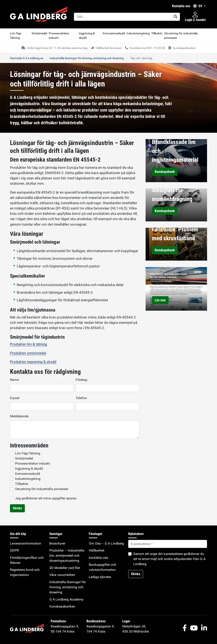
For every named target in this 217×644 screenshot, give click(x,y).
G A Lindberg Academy (66, 599)
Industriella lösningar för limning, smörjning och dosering (87, 58)
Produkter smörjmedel (28, 353)
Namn (14, 380)
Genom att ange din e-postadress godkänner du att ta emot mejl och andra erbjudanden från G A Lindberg (169, 559)
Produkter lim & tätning (28, 344)
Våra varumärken (62, 575)
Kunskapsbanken (62, 606)
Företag (81, 380)
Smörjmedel (39, 33)
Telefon (81, 398)
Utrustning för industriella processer (181, 35)
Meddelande (19, 416)
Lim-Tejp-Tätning (16, 35)
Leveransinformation (25, 543)
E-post (14, 398)
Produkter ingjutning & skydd (33, 362)
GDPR (14, 550)
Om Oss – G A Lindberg (106, 543)
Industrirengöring (138, 33)
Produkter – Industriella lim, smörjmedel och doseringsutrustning (66, 555)
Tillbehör (157, 33)
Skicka (17, 508)
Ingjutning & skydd (87, 35)
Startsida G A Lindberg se (26, 58)
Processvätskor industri (59, 35)
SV (200, 6)
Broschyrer (57, 543)
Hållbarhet (96, 550)
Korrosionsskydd (114, 33)
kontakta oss (181, 6)
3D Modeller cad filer (64, 568)
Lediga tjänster (100, 577)
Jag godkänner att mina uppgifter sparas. (46, 498)
